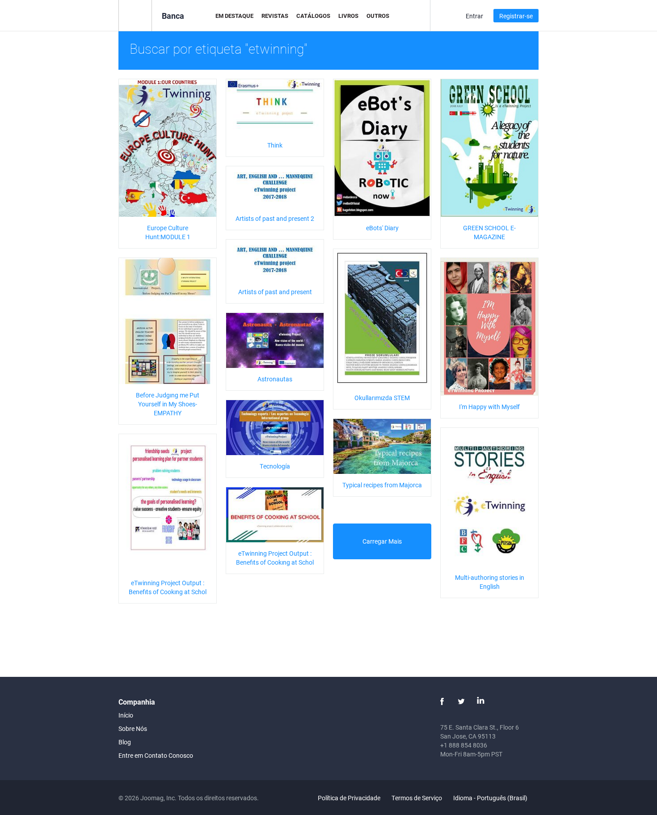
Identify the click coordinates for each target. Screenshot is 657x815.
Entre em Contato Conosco (155, 755)
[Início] (135, 15)
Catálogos (313, 16)
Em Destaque (234, 16)
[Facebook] (442, 701)
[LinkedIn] (480, 701)
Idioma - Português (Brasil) (491, 798)
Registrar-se (516, 16)
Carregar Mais (382, 541)
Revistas (274, 16)
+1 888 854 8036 (463, 745)
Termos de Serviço (417, 798)
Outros (377, 16)
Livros (348, 16)
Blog (124, 742)
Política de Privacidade (349, 798)
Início (125, 715)
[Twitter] (461, 701)
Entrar (474, 16)
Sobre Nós (132, 728)
